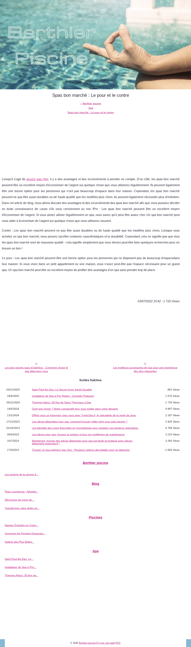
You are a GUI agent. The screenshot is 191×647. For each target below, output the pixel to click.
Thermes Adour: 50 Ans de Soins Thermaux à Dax (61, 402)
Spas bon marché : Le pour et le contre (91, 112)
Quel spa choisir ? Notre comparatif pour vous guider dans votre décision (75, 408)
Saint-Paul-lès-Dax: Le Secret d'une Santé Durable (62, 389)
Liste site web (106, 643)
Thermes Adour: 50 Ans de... (21, 575)
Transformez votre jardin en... (22, 508)
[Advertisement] (90, 143)
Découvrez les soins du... (19, 499)
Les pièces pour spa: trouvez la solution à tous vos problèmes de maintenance (78, 434)
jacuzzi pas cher (37, 179)
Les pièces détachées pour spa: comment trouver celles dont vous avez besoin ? (79, 421)
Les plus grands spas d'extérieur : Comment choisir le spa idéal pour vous (36, 369)
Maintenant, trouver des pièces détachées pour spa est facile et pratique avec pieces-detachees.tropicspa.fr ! (82, 442)
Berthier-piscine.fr (88, 643)
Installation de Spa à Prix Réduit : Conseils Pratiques (63, 396)
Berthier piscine (92, 103)
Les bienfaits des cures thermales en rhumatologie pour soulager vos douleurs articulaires (85, 428)
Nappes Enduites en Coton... (22, 525)
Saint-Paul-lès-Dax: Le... (19, 558)
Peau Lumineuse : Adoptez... (22, 491)
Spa (90, 107)
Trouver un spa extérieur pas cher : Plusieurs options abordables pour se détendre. (81, 450)
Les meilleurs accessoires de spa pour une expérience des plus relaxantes (145, 369)
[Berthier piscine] (95, 44)
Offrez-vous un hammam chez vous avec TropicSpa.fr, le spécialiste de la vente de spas (84, 415)
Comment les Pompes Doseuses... (25, 533)
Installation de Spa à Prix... (20, 567)
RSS (117, 643)
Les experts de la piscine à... (21, 474)
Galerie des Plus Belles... (19, 541)
